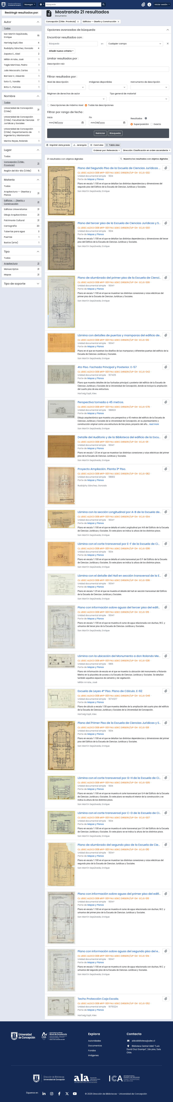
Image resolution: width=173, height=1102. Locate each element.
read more (154, 424)
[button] (143, 5)
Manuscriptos (21, 270)
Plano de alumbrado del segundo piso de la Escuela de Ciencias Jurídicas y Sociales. (119, 844)
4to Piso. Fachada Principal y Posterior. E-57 (107, 367)
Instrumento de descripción (145, 81)
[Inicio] (12, 4)
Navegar (29, 4)
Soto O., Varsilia (21, 82)
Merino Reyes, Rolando (21, 141)
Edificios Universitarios (21, 210)
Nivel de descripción (57, 81)
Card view (98, 145)
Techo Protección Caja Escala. (98, 998)
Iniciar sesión (161, 4)
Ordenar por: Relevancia (105, 150)
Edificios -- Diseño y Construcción (21, 202)
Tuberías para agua (21, 232)
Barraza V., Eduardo (21, 76)
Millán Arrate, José (21, 60)
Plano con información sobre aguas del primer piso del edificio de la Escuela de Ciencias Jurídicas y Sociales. (119, 893)
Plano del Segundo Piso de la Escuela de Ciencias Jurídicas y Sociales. (119, 168)
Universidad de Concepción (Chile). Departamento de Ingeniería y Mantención (21, 132)
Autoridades (94, 1040)
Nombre (9, 96)
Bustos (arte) (21, 243)
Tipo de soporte (14, 284)
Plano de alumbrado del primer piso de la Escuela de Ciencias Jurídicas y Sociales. (119, 277)
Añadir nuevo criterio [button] (60, 51)
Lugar (8, 150)
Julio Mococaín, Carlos (21, 71)
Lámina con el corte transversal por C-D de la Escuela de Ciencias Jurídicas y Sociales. (119, 813)
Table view (114, 145)
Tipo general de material (123, 93)
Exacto (157, 124)
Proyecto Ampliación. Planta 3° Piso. (102, 469)
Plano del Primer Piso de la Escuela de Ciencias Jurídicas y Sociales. (119, 722)
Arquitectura (21, 264)
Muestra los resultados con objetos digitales (145, 159)
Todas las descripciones (101, 105)
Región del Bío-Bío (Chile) (21, 171)
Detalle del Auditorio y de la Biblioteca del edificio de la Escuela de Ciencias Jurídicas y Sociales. (119, 437)
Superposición (141, 124)
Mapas (21, 275)
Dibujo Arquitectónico (21, 215)
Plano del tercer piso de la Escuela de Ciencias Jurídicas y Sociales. (119, 223)
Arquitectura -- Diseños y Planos (21, 193)
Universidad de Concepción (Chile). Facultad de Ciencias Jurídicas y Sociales (21, 120)
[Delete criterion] (167, 43)
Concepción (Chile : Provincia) (21, 163)
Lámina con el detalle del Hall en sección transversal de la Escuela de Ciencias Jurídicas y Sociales (119, 575)
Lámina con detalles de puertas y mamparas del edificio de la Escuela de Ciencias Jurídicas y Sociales (119, 335)
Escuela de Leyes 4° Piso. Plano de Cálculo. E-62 (110, 691)
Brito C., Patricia (21, 88)
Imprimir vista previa (59, 145)
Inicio (50, 117)
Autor (7, 22)
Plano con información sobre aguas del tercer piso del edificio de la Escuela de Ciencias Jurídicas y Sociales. (119, 607)
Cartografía (21, 226)
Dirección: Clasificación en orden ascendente (146, 150)
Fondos (92, 1050)
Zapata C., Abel (21, 54)
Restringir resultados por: (21, 12)
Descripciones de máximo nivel (66, 105)
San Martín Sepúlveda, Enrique (21, 35)
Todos (7, 28)
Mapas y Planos (95, 179)
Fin (90, 117)
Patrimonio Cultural (21, 221)
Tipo (7, 251)
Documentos (95, 1045)
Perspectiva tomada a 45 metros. (101, 402)
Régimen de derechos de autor (63, 93)
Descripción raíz (55, 63)
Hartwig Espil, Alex (21, 43)
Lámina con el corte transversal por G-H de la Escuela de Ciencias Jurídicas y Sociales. (119, 778)
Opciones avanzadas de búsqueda (71, 30)
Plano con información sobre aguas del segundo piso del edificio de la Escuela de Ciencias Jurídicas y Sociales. (119, 951)
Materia (9, 180)
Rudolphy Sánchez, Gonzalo (21, 49)
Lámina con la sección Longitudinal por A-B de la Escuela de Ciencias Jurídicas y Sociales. (119, 512)
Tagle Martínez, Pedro (21, 65)
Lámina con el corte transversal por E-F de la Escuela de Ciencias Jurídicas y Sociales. (119, 543)
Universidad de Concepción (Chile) (21, 109)
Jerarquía (81, 145)
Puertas (21, 237)
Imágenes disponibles (100, 81)
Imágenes (93, 1055)
